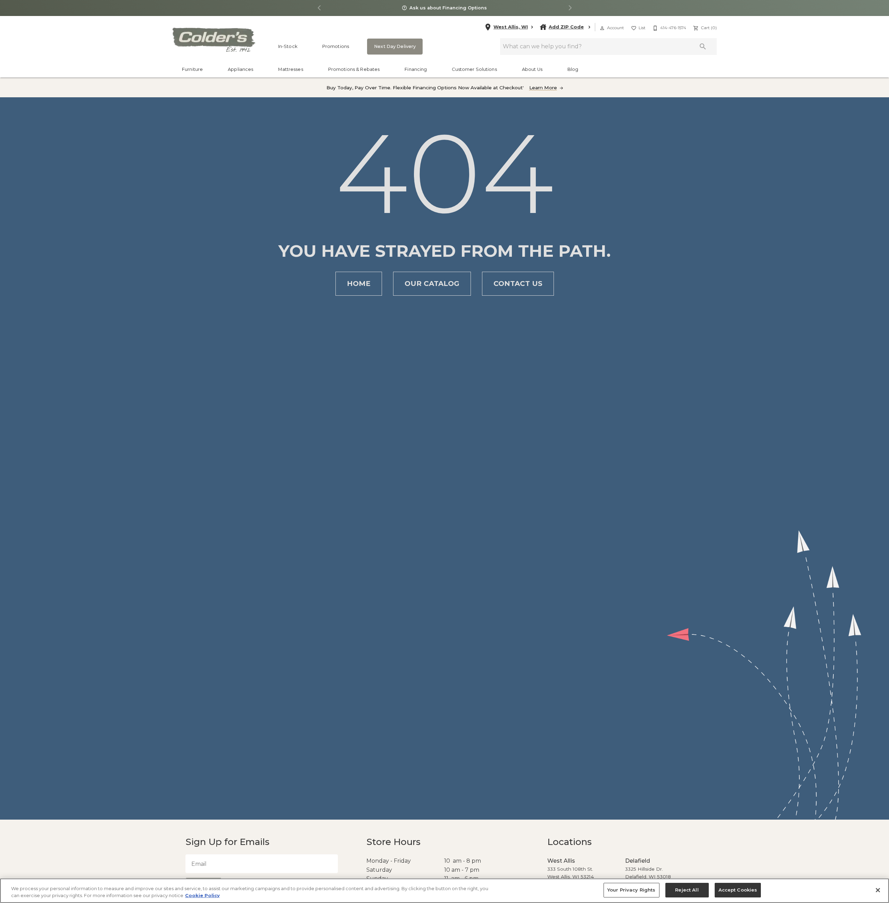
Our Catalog (432, 283)
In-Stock (287, 46)
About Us (532, 69)
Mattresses (290, 69)
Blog (573, 69)
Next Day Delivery (392, 46)
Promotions (335, 46)
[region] (444, 890)
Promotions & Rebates (354, 69)
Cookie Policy (202, 895)
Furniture (192, 69)
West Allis (559, 861)
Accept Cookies (735, 890)
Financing (416, 69)
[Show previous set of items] (319, 8)
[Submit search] (703, 46)
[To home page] (213, 40)
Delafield (636, 861)
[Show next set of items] (570, 8)
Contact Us (517, 283)
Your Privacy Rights (633, 890)
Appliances (240, 69)
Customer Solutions (474, 69)
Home (359, 283)
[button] (602, 28)
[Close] (878, 890)
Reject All (686, 890)
